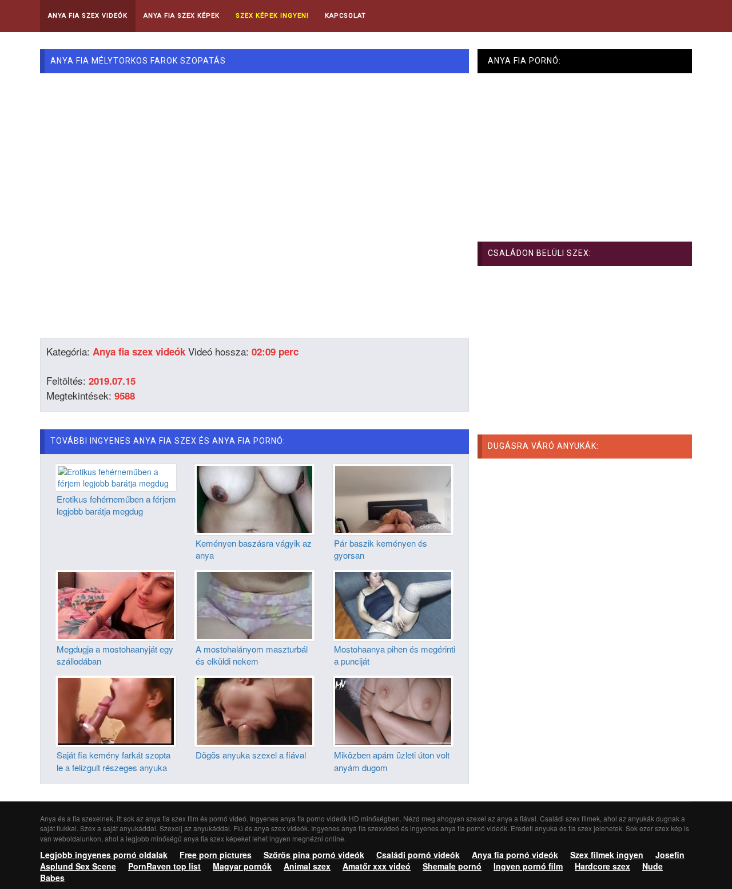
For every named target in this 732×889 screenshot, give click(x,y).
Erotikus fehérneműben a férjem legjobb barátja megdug (116, 505)
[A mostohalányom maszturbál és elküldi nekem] (255, 604)
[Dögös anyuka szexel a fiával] (255, 710)
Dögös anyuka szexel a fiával (251, 755)
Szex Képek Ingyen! (272, 15)
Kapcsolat (345, 15)
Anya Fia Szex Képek (182, 15)
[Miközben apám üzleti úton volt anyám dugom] (393, 710)
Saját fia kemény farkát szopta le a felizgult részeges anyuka (113, 761)
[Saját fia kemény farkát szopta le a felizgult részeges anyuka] (116, 710)
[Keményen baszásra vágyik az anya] (255, 498)
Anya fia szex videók (139, 351)
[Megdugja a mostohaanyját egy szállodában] (116, 604)
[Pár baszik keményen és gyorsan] (393, 498)
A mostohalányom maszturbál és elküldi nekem (252, 655)
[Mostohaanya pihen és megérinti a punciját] (393, 604)
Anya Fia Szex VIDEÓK (88, 15)
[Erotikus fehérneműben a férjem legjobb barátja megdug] (116, 475)
